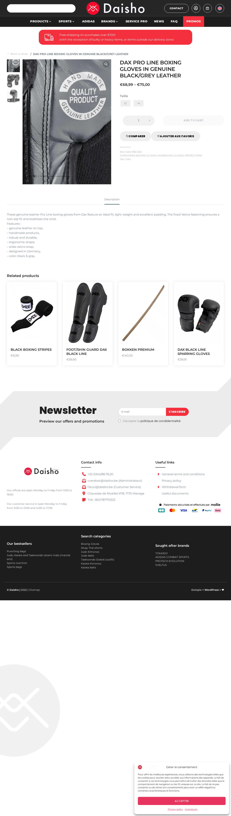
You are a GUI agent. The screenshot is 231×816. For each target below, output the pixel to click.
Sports (65, 21)
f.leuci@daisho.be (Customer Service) (114, 487)
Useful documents (175, 493)
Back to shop (19, 54)
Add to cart (161, 318)
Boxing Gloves (146, 155)
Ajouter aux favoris (177, 136)
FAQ (174, 21)
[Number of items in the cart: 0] (207, 8)
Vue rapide (49, 339)
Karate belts (88, 567)
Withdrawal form (173, 487)
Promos (193, 21)
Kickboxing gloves (171, 155)
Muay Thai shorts (92, 547)
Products (39, 21)
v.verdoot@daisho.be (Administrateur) (114, 480)
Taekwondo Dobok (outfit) (97, 559)
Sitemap (34, 589)
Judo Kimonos (90, 551)
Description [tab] (112, 199)
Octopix (196, 589)
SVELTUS (161, 565)
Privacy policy (175, 809)
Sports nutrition (17, 563)
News (159, 21)
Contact (176, 8)
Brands (108, 21)
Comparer (137, 136)
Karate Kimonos (91, 563)
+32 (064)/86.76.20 (100, 474)
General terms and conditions (183, 474)
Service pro (137, 21)
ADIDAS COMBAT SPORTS (172, 557)
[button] (106, 64)
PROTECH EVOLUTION (169, 561)
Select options (49, 318)
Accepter (182, 801)
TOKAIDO (161, 553)
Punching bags (16, 551)
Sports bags (14, 567)
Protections (193, 155)
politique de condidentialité (160, 421)
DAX (128, 159)
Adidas (88, 21)
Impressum (191, 809)
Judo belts (87, 555)
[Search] (71, 8)
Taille (124, 96)
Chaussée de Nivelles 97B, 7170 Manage (115, 493)
